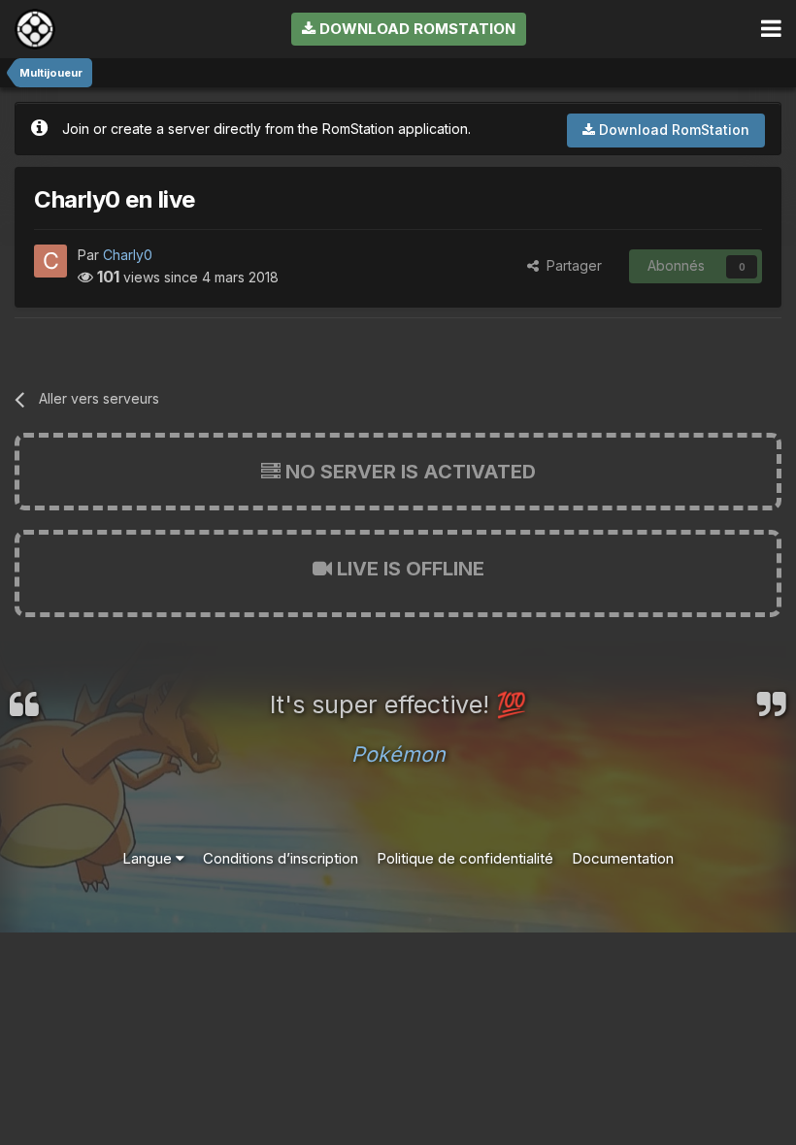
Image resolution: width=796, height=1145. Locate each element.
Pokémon (398, 754)
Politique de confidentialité (465, 858)
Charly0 (127, 254)
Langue (149, 858)
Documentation (623, 858)
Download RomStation (415, 28)
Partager (570, 265)
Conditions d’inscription (280, 858)
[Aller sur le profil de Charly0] (50, 261)
